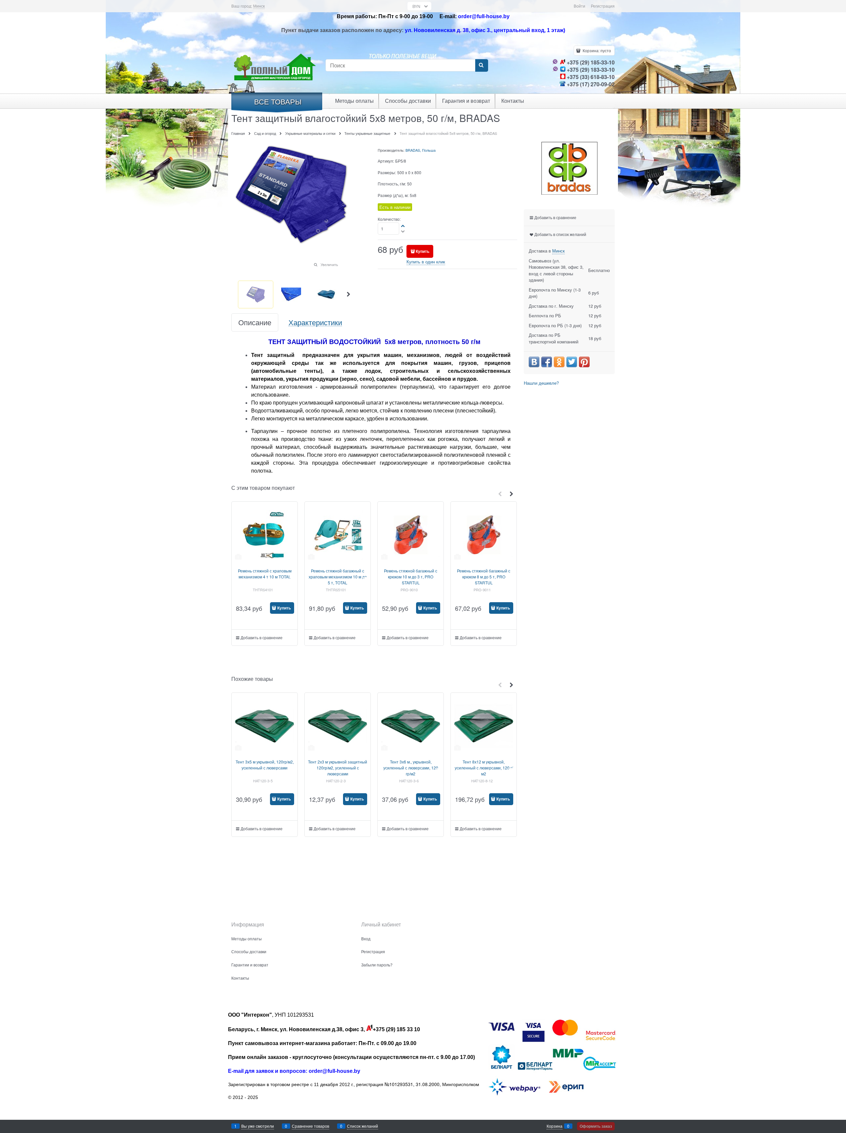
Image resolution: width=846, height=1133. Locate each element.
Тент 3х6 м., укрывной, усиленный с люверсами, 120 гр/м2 (410, 767)
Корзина (554, 1126)
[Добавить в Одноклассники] (559, 362)
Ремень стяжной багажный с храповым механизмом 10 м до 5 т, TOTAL (338, 576)
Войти (579, 6)
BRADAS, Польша (420, 150)
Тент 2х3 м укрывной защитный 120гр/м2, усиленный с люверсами (337, 767)
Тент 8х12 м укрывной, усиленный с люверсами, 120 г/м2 (484, 767)
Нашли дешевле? (541, 383)
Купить (422, 251)
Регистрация (603, 6)
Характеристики (315, 322)
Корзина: (596, 50)
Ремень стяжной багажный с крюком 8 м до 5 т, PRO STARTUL (483, 576)
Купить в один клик (425, 261)
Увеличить (329, 264)
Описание (254, 322)
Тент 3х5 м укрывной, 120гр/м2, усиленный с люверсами (265, 764)
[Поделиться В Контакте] (534, 362)
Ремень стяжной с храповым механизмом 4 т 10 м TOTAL (264, 573)
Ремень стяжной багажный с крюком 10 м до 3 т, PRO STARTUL (410, 576)
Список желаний (362, 1126)
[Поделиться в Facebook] (546, 362)
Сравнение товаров (310, 1126)
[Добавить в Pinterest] (584, 362)
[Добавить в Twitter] (571, 362)
